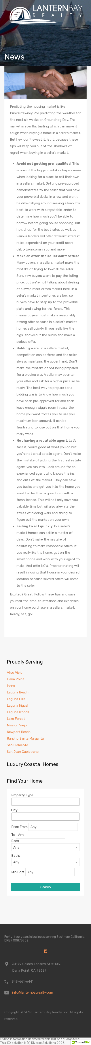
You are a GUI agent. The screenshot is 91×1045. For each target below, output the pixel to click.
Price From (19, 827)
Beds (15, 841)
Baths (16, 856)
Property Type (22, 795)
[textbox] (14, 801)
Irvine (11, 686)
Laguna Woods (18, 712)
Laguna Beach (17, 692)
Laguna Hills (16, 699)
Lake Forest (16, 719)
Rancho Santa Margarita (25, 738)
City (14, 810)
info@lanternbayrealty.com (32, 992)
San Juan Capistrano (23, 752)
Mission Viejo (17, 725)
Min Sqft (18, 872)
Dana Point (15, 679)
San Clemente (17, 745)
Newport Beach (18, 732)
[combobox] (45, 802)
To (13, 835)
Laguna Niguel (17, 706)
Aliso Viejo (15, 673)
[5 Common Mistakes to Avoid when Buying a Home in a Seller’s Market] (45, 82)
